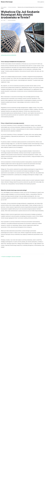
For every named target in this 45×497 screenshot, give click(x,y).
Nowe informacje (7, 2)
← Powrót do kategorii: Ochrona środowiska (11, 256)
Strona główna (41, 1)
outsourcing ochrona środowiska (8, 55)
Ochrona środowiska (12, 7)
